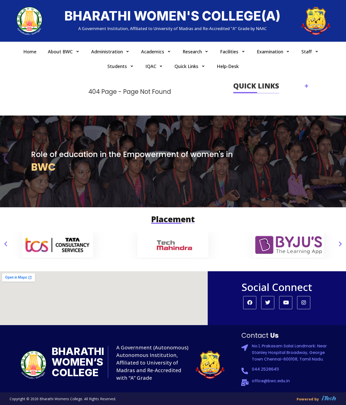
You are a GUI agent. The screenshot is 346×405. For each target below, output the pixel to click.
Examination (270, 52)
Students (117, 66)
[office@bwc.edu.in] (244, 382)
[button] (64, 51)
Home (29, 52)
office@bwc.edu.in (271, 381)
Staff (306, 52)
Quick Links (186, 66)
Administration (107, 52)
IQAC (150, 66)
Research (192, 52)
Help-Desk (228, 66)
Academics (152, 52)
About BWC (60, 52)
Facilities (229, 52)
